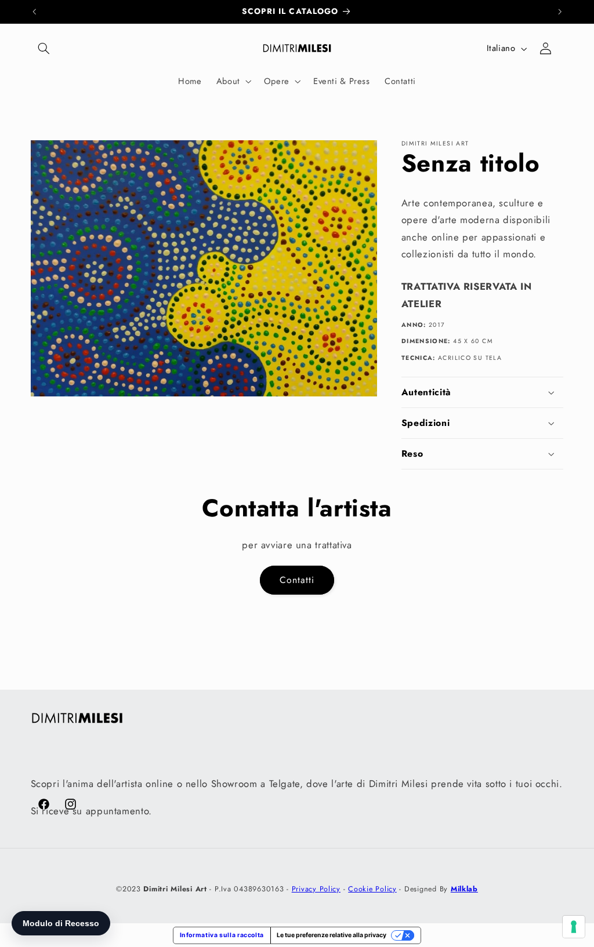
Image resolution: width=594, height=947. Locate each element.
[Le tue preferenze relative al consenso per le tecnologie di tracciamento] (574, 927)
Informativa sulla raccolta (222, 935)
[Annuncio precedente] (34, 11)
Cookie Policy (372, 889)
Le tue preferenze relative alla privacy (331, 935)
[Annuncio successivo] (560, 11)
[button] (44, 48)
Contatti (297, 580)
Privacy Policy (316, 889)
